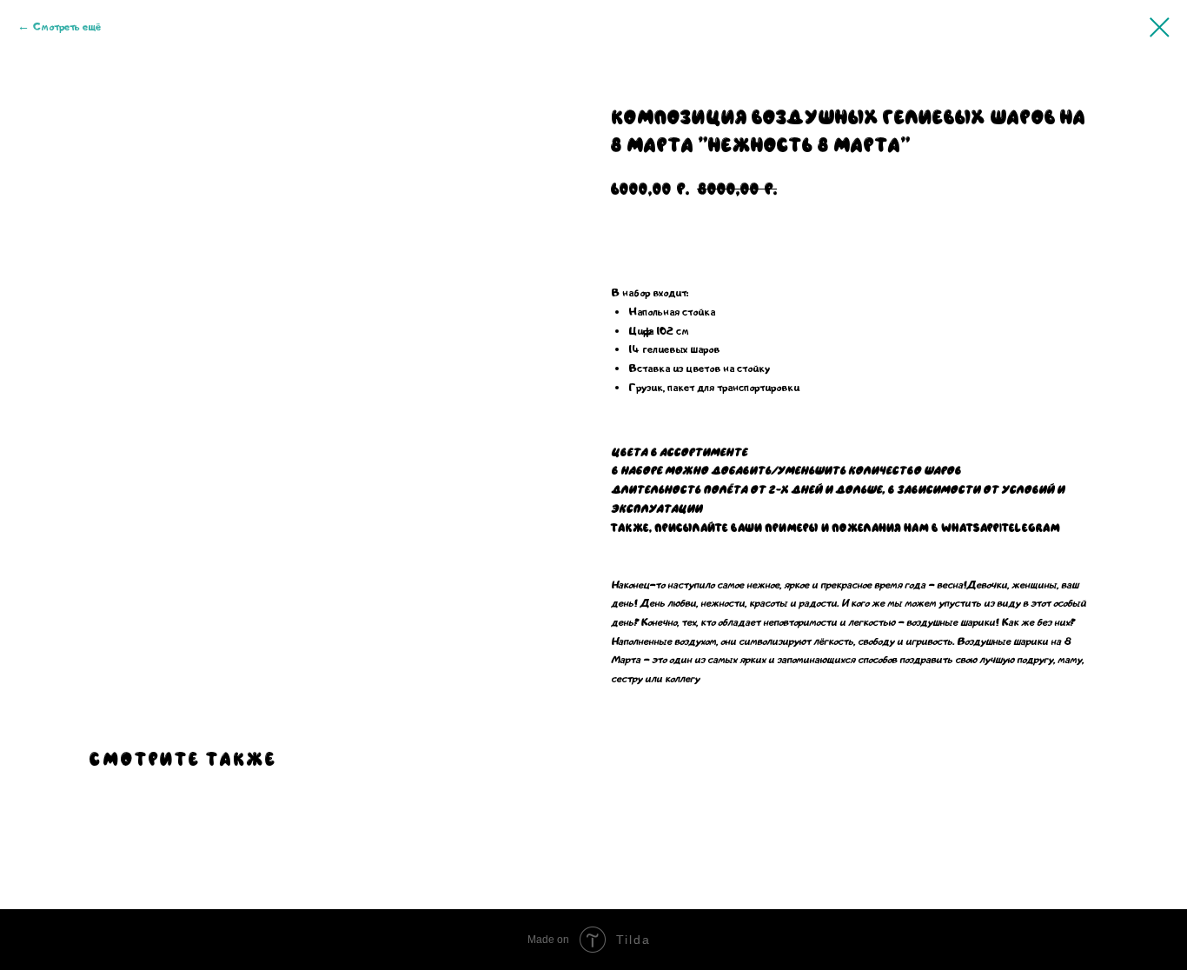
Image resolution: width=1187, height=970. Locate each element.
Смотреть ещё (67, 26)
